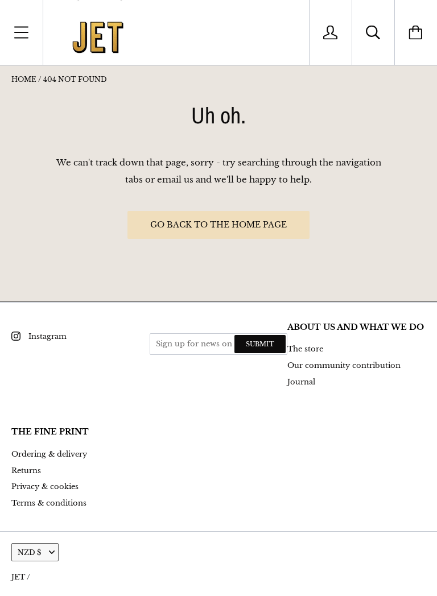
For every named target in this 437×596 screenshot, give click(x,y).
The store (305, 349)
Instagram (47, 336)
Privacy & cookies (45, 486)
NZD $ (29, 552)
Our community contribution (344, 365)
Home (23, 79)
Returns (26, 470)
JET (18, 577)
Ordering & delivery (49, 454)
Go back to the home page (218, 225)
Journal (301, 382)
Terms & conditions (48, 503)
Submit (260, 344)
